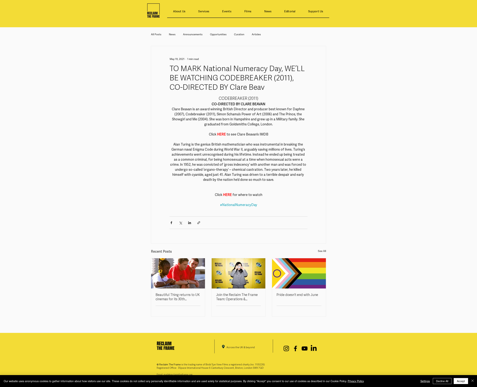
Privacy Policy (356, 381)
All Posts (156, 34)
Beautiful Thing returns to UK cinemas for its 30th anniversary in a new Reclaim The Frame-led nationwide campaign (178, 297)
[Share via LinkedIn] (189, 222)
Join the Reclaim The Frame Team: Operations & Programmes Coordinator (237, 297)
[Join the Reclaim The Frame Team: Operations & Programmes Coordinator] (239, 273)
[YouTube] (304, 348)
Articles (256, 34)
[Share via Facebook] (171, 222)
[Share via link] (198, 222)
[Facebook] (295, 348)
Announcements (193, 34)
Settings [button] (425, 381)
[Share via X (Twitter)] (180, 222)
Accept (461, 381)
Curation (239, 34)
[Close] (472, 381)
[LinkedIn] (313, 348)
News (172, 34)
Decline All (442, 381)
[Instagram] (286, 348)
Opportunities (218, 34)
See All (322, 251)
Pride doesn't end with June (297, 295)
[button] (179, 12)
